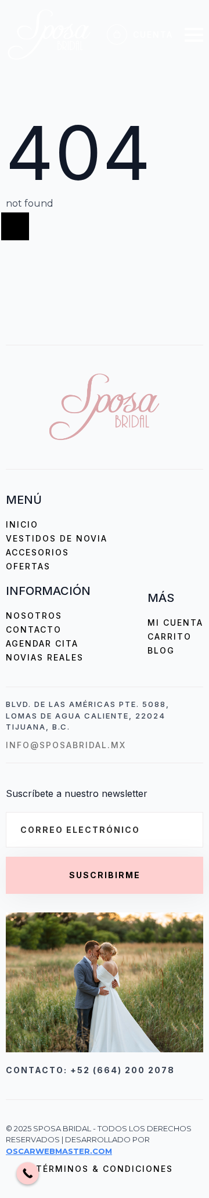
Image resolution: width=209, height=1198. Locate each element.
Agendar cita (42, 643)
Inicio (22, 524)
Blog (161, 650)
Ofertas (28, 566)
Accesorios (37, 552)
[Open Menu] (194, 35)
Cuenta (153, 34)
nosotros (34, 615)
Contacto (34, 629)
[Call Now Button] (27, 1173)
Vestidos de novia (56, 538)
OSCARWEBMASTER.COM (59, 1151)
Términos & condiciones (104, 1169)
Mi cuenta (175, 622)
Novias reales (45, 657)
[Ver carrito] (117, 34)
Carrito (169, 636)
